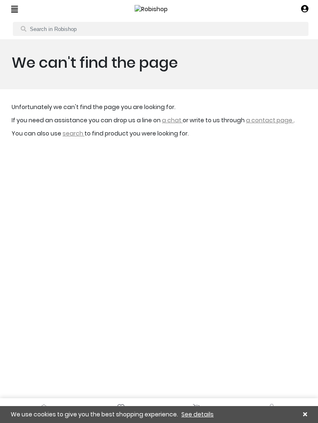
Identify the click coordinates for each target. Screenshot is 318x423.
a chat (172, 120)
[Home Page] (151, 9)
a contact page (270, 120)
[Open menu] (14, 9)
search (73, 133)
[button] (304, 9)
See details (197, 414)
